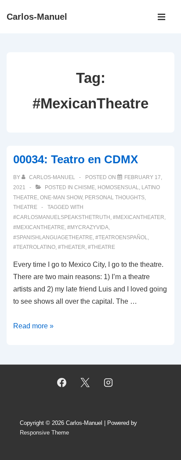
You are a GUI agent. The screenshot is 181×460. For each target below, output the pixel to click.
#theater (71, 247)
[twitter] (85, 383)
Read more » (33, 326)
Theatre (25, 207)
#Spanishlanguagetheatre (53, 237)
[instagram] (108, 383)
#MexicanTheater (138, 217)
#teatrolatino (34, 247)
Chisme (84, 187)
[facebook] (62, 383)
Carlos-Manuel (37, 17)
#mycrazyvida (88, 227)
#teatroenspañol (121, 237)
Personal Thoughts (115, 197)
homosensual (118, 187)
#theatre (101, 247)
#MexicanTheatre (39, 227)
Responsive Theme (44, 432)
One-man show (61, 197)
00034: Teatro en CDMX (75, 159)
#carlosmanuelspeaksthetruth (61, 217)
